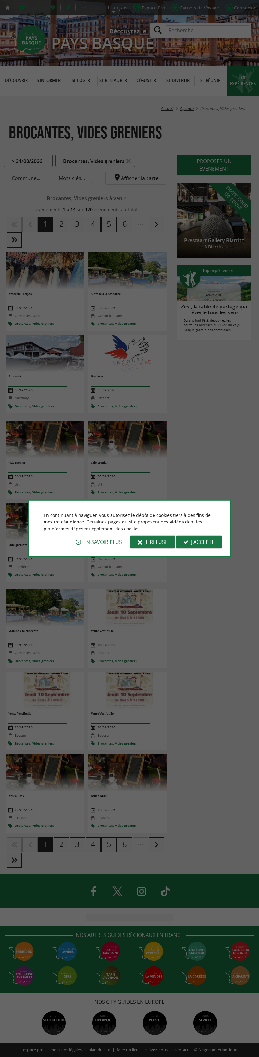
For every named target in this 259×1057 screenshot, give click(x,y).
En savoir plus (102, 542)
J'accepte (202, 542)
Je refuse (156, 542)
